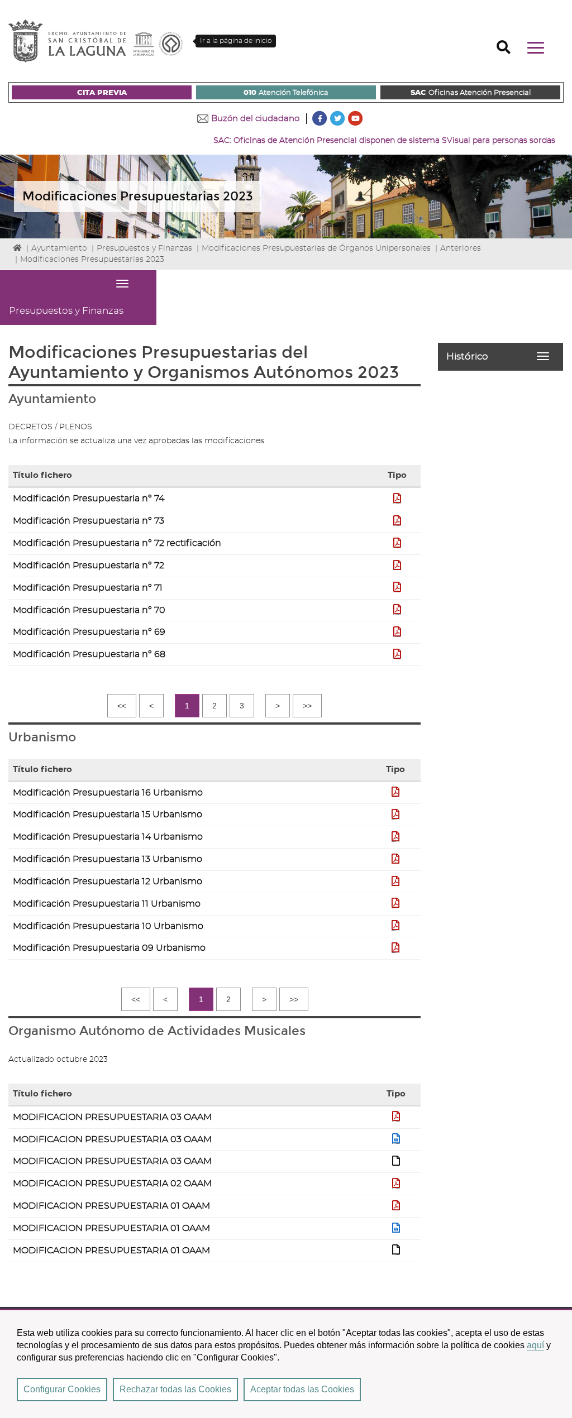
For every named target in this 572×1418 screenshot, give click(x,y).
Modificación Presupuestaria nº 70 (89, 610)
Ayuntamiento (59, 248)
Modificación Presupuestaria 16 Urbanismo (108, 792)
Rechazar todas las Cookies (175, 1389)
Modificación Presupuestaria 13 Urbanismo (107, 859)
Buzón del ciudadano (255, 118)
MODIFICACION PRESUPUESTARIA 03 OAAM (112, 1117)
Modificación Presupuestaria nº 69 (89, 631)
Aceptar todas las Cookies (302, 1389)
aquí (535, 1345)
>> (307, 705)
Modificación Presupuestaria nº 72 (88, 565)
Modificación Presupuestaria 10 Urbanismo (108, 926)
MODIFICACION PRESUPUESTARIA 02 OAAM (112, 1183)
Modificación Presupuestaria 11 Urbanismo (107, 903)
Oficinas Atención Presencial (471, 93)
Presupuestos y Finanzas (144, 248)
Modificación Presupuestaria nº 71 (88, 587)
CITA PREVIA (102, 93)
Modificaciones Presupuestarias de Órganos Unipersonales (316, 248)
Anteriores (460, 248)
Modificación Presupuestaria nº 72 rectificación (117, 543)
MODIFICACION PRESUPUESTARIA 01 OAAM (111, 1205)
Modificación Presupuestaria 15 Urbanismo (107, 814)
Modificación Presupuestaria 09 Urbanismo (109, 947)
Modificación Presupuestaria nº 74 (88, 498)
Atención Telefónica (286, 93)
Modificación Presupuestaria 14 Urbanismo (108, 836)
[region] (286, 1363)
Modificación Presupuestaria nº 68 (89, 654)
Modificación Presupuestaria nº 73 (88, 520)
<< (121, 705)
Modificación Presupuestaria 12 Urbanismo (107, 881)
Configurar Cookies (62, 1389)
